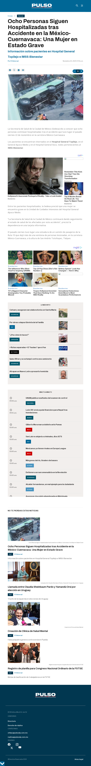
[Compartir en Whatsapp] (18, 70)
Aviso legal (79, 759)
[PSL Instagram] (17, 745)
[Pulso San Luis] (42, 6)
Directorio (12, 721)
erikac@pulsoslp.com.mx (18, 733)
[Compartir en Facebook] (10, 70)
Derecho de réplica (15, 725)
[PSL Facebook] (9, 745)
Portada (10, 16)
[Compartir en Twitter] (14, 70)
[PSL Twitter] (11, 748)
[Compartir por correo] (23, 70)
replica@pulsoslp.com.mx (18, 737)
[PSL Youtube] (20, 748)
